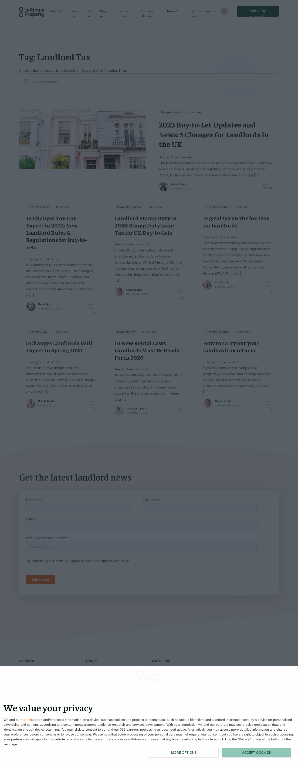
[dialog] (149, 714)
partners (28, 719)
